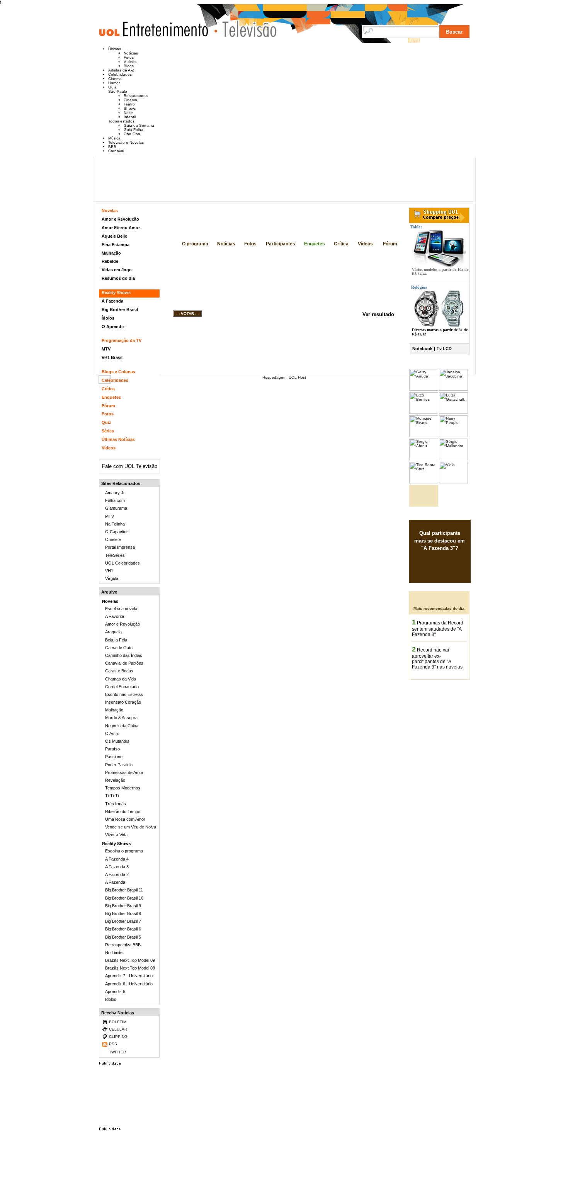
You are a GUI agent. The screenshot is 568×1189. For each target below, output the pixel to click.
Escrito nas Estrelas (124, 694)
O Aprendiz (113, 326)
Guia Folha (133, 130)
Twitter (117, 1052)
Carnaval (116, 151)
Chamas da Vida (120, 679)
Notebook (422, 348)
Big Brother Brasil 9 (123, 905)
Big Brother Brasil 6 (123, 929)
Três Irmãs (115, 803)
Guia (112, 87)
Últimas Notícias (118, 439)
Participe (433, 573)
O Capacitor (116, 531)
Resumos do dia (118, 278)
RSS (113, 1044)
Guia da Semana (139, 125)
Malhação (111, 253)
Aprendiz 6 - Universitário (129, 983)
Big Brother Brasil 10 (124, 898)
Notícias (131, 53)
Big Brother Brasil (120, 309)
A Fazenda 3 (222, 229)
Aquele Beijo (115, 236)
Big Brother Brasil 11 (124, 890)
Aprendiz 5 (115, 991)
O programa (195, 244)
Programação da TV (121, 340)
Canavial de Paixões (124, 663)
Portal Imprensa (120, 547)
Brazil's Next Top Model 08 (130, 968)
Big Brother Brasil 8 (123, 913)
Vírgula (111, 578)
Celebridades (120, 74)
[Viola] (453, 482)
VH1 (109, 570)
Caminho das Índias (123, 655)
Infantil (130, 117)
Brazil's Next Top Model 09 (130, 960)
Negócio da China (121, 725)
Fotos (129, 57)
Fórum (390, 244)
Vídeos (130, 62)
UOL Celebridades (122, 563)
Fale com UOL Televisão (129, 466)
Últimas (114, 49)
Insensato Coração (123, 702)
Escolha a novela (121, 608)
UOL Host (297, 377)
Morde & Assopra (121, 717)
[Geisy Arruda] (423, 389)
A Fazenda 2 (117, 874)
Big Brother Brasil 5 (123, 937)
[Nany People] (453, 436)
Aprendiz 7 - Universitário (129, 975)
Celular (118, 1029)
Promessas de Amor (124, 772)
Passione (113, 756)
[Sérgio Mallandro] (453, 459)
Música (114, 138)
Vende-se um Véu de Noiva (130, 827)
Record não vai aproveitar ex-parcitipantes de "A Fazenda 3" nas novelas (437, 658)
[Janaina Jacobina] (453, 389)
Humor (114, 83)
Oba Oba (132, 134)
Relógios (419, 287)
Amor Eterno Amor (121, 227)
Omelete (113, 539)
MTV (106, 349)
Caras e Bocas (119, 670)
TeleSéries (115, 555)
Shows (130, 108)
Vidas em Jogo (117, 269)
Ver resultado (378, 314)
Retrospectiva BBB (123, 944)
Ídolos (108, 318)
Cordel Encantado (122, 686)
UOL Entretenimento (157, 32)
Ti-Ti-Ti (112, 795)
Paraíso (112, 749)
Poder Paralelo (119, 764)
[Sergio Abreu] (423, 459)
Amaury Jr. (115, 492)
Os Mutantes (117, 741)
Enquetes (314, 244)
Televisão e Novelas (126, 142)
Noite (128, 113)
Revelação (115, 780)
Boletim (117, 1022)
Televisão (245, 29)
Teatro (129, 104)
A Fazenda (112, 301)
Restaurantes (136, 96)
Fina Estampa (115, 244)
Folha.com (115, 500)
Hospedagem (274, 377)
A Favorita (114, 616)
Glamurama (116, 508)
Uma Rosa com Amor (125, 819)
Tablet (415, 227)
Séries (108, 431)
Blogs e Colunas (118, 371)
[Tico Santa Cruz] (423, 482)
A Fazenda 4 (117, 859)
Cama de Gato (119, 647)
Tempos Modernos (122, 788)
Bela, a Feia (116, 640)
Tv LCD (444, 348)
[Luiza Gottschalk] (453, 412)
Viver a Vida (116, 834)
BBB (112, 147)
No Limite (113, 952)
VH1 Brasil (112, 357)
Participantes (280, 244)
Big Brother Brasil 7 (123, 921)
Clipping (118, 1036)
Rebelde (110, 261)
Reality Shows (116, 292)
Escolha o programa (124, 851)
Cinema (115, 79)
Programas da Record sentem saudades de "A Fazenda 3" (437, 628)
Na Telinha (115, 524)
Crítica (341, 244)
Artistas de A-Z (121, 70)
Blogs (129, 66)
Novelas (110, 210)
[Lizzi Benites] (423, 412)
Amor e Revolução (120, 219)
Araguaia (113, 631)
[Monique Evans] (423, 436)
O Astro (112, 733)
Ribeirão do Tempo (122, 811)
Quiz (106, 422)
